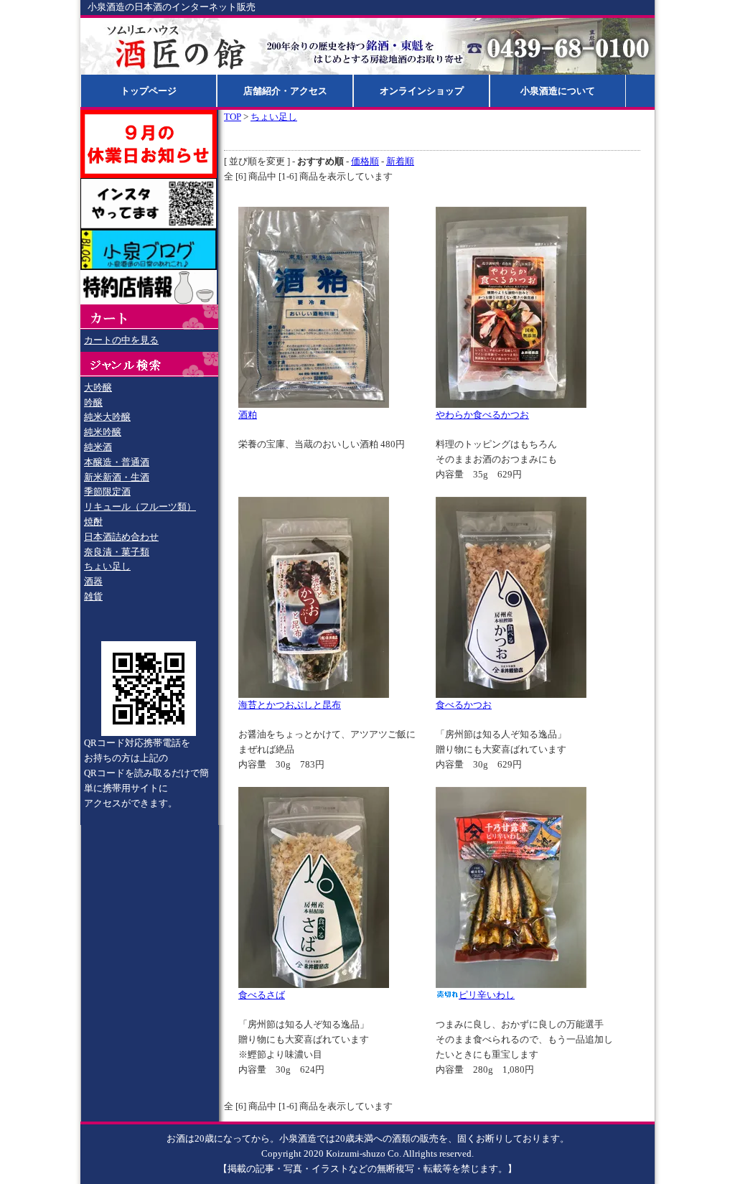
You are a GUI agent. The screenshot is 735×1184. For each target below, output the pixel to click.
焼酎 (93, 521)
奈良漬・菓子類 (116, 551)
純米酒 (98, 447)
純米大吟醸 (107, 416)
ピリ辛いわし (487, 994)
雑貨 (93, 596)
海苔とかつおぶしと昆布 (289, 704)
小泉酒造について (557, 90)
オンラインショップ (422, 90)
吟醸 (93, 402)
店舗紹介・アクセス (285, 90)
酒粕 (247, 414)
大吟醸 (98, 387)
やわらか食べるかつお (482, 414)
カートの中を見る (121, 340)
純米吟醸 (102, 431)
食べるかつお (464, 704)
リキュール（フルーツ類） (140, 506)
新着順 (400, 161)
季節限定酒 (107, 491)
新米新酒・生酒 (116, 477)
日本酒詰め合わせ (121, 536)
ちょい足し (107, 566)
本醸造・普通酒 (116, 462)
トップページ (149, 90)
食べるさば (261, 994)
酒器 (93, 581)
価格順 (365, 161)
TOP (232, 116)
